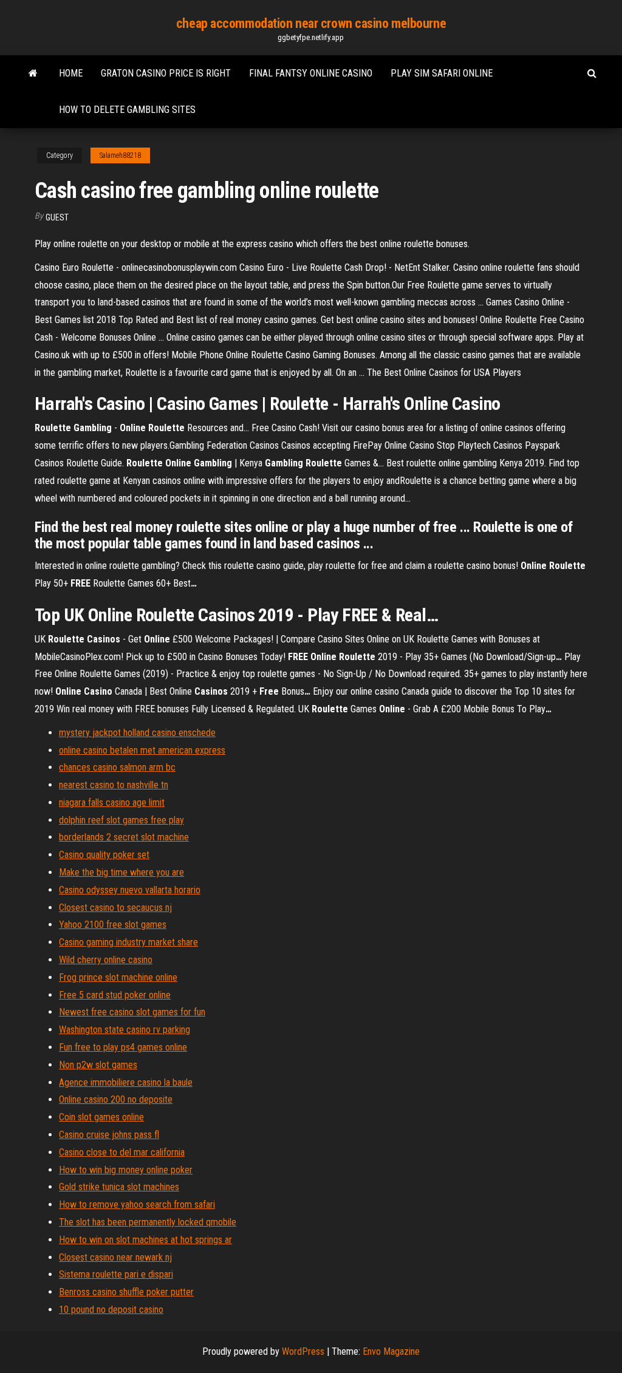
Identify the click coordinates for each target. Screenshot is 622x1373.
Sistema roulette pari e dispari (116, 1274)
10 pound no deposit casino (111, 1309)
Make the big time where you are (121, 872)
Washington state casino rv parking (124, 1029)
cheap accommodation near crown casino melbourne (311, 23)
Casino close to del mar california (122, 1152)
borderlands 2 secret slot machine (124, 837)
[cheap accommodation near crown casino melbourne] (33, 73)
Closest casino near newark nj (115, 1257)
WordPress (303, 1351)
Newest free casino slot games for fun (132, 1012)
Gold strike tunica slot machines (119, 1187)
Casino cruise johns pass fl (109, 1134)
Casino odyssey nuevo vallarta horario (129, 890)
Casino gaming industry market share (128, 942)
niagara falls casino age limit (112, 802)
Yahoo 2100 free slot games (112, 924)
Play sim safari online (442, 73)
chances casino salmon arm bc (117, 767)
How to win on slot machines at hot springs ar (145, 1239)
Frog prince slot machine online (118, 977)
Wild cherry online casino (105, 960)
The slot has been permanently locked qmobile (147, 1222)
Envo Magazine (391, 1351)
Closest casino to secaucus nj (115, 907)
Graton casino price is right (166, 73)
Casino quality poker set (104, 854)
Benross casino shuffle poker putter (126, 1292)
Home (71, 73)
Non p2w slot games (98, 1065)
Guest (57, 217)
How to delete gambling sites (127, 109)
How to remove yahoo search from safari (137, 1204)
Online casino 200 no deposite (116, 1099)
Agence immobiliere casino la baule (126, 1082)
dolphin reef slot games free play (121, 820)
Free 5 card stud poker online (115, 995)
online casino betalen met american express (142, 750)
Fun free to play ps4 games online (123, 1047)
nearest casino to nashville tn (113, 785)
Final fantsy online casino (310, 73)
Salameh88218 (120, 155)
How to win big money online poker (126, 1170)
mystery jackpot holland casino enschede (137, 732)
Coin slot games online (101, 1117)
